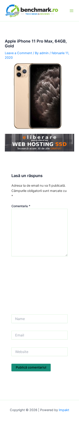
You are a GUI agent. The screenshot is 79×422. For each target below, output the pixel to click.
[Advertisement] (39, 286)
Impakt (64, 410)
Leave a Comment (18, 53)
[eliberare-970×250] (39, 143)
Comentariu (20, 206)
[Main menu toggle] (71, 10)
